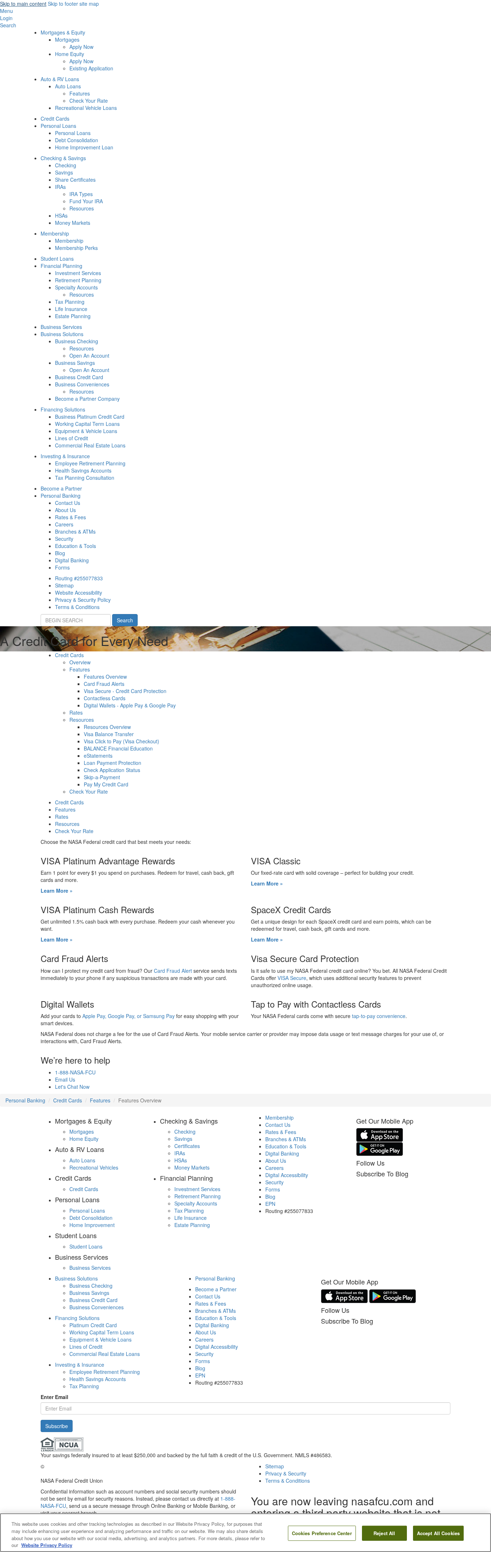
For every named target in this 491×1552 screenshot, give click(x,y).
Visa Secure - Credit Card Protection (125, 690)
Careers (64, 524)
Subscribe (56, 1426)
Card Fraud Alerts (104, 683)
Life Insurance (71, 308)
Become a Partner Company (87, 398)
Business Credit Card (79, 377)
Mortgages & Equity (63, 32)
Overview (80, 662)
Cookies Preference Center (322, 1533)
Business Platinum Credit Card (89, 416)
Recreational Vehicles (93, 1167)
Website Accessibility (78, 592)
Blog (60, 553)
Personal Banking (61, 495)
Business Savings (75, 362)
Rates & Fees (70, 517)
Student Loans (57, 258)
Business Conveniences (82, 384)
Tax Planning (69, 301)
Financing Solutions (63, 409)
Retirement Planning (78, 280)
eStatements (98, 755)
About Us (65, 510)
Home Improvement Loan (84, 147)
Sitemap (64, 585)
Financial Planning (61, 265)
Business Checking (76, 341)
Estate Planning (73, 316)
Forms (62, 567)
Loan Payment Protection (112, 762)
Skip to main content (23, 3)
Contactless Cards (104, 698)
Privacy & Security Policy (83, 599)
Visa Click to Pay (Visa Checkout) (121, 741)
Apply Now (81, 46)
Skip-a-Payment (102, 777)
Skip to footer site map (73, 3)
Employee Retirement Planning (90, 463)
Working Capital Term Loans (87, 423)
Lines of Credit (71, 438)
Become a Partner (61, 488)
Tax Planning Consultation (84, 477)
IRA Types (81, 194)
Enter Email (54, 1396)
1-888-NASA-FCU (75, 1072)
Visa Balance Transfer (109, 734)
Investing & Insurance (65, 456)
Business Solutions (62, 334)
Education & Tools (75, 545)
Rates (76, 712)
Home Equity (69, 53)
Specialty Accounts (76, 287)
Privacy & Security (285, 1473)
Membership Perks (76, 247)
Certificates (187, 1145)
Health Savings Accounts (83, 470)
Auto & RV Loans (60, 79)
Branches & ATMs (75, 531)
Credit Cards (55, 118)
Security (64, 538)
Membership (55, 233)
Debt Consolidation (76, 140)
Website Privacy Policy (46, 1544)
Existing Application (91, 68)
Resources (81, 208)
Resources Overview (107, 726)
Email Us (65, 1079)
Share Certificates (75, 179)
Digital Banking (72, 560)
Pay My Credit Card (106, 784)
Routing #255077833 (79, 578)
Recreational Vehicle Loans (86, 107)
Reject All (384, 1533)
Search (125, 620)
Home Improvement (92, 1224)
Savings (64, 172)
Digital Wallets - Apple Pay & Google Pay (130, 705)
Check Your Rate (88, 100)
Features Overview (105, 676)
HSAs (61, 215)
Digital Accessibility (286, 1175)
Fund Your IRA (86, 201)
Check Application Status (112, 769)
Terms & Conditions (77, 606)
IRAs (60, 186)
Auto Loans (68, 86)
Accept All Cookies (438, 1533)
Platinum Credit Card (93, 1325)
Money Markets (72, 222)
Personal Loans (58, 125)
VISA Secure (291, 977)
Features (79, 93)
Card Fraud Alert (173, 970)
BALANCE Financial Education (118, 748)
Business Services (61, 326)
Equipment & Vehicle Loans (86, 431)
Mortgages (67, 39)
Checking (65, 165)
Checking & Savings (63, 158)
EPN (270, 1203)
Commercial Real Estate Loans (90, 445)
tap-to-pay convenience (378, 1015)
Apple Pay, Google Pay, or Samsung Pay (128, 1015)
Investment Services (78, 273)
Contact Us (67, 502)
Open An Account (89, 355)
